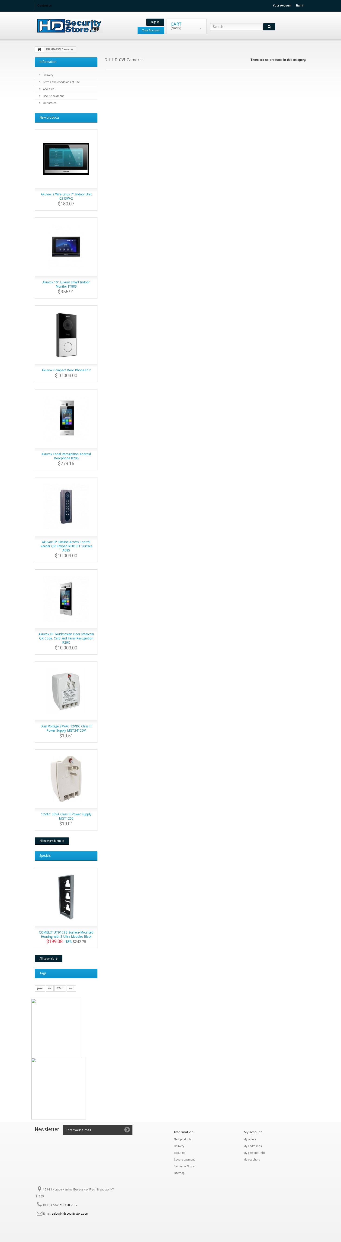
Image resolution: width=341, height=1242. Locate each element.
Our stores (49, 103)
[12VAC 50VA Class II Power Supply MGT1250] (66, 779)
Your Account (282, 5)
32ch (60, 988)
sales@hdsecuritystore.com (70, 1213)
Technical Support (185, 1166)
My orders (250, 1139)
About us (48, 89)
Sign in (299, 5)
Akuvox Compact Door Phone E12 (66, 370)
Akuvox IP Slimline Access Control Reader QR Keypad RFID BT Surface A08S (66, 546)
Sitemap (179, 1173)
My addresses (253, 1146)
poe (40, 988)
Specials (45, 855)
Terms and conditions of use (61, 82)
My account (253, 1132)
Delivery (47, 75)
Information (47, 62)
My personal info (254, 1152)
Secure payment (53, 96)
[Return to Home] (39, 49)
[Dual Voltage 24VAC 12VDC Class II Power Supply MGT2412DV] (66, 691)
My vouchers (252, 1159)
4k (49, 988)
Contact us (44, 5)
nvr (71, 988)
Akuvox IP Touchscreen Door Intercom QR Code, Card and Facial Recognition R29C (66, 638)
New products (49, 117)
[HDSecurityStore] (78, 26)
